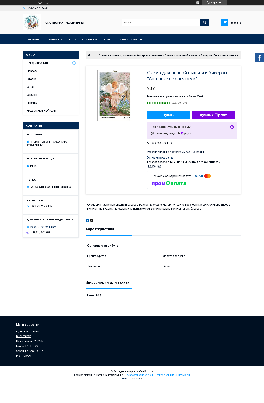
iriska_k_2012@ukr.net (43, 226)
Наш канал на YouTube (30, 341)
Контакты (89, 39)
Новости (32, 71)
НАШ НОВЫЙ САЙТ (132, 39)
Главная (32, 39)
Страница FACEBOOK (29, 350)
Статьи (31, 78)
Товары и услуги (58, 39)
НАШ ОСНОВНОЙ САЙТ (42, 110)
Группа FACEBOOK (27, 346)
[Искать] (204, 22)
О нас (108, 39)
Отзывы (32, 94)
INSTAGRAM (23, 355)
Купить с (207, 115)
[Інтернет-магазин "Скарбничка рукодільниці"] (32, 29)
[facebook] (87, 221)
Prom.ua (148, 371)
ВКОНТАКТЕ (23, 336)
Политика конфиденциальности (172, 375)
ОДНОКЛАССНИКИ (27, 331)
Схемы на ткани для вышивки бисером (123, 55)
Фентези (156, 55)
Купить (168, 115)
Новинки (32, 102)
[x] (91, 221)
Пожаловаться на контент (139, 375)
